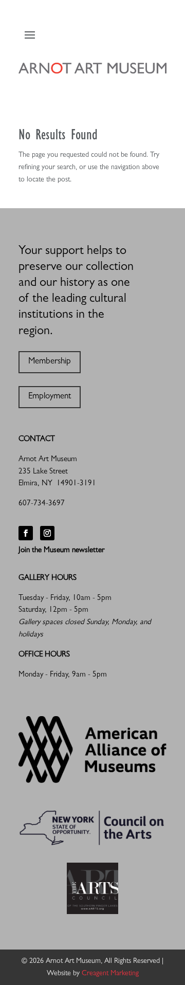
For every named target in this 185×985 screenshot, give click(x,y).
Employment (49, 396)
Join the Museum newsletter (61, 551)
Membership (49, 361)
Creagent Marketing (110, 973)
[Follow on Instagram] (47, 533)
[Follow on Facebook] (25, 533)
